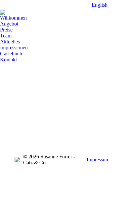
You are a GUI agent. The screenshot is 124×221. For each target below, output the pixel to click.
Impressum (98, 159)
